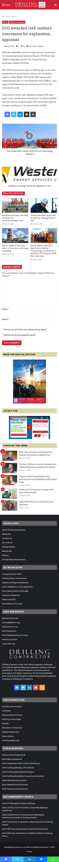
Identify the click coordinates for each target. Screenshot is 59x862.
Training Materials (10, 740)
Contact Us (7, 538)
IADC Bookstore (9, 631)
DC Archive (7, 542)
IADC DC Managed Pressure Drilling (18, 803)
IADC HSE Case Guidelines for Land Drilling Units (25, 829)
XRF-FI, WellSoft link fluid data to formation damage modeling (15, 248)
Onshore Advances (17, 22)
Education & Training (12, 727)
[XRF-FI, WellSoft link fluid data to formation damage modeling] (15, 235)
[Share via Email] (26, 114)
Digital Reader (8, 547)
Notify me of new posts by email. (20, 335)
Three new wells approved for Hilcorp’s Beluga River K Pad (43, 218)
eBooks (5, 723)
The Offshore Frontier (12, 603)
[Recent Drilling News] (29, 403)
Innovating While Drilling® (15, 591)
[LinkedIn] (20, 114)
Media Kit (6, 534)
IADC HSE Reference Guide (14, 780)
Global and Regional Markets (15, 582)
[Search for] (55, 6)
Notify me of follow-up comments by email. (25, 329)
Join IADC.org (8, 643)
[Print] (33, 114)
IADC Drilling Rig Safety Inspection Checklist (23, 776)
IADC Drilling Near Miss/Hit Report (18, 772)
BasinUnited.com (10, 618)
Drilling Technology (11, 719)
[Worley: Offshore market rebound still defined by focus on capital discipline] (9, 468)
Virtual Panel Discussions (14, 559)
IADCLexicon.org (10, 626)
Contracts (6, 710)
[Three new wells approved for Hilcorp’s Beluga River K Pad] (44, 205)
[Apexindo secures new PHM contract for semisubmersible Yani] (15, 205)
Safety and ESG (9, 599)
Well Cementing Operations (15, 789)
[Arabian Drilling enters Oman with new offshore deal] (9, 493)
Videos (5, 555)
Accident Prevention (11, 706)
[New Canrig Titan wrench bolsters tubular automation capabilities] (9, 456)
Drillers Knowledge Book (13, 755)
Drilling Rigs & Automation (14, 578)
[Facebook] (7, 114)
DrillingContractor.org (15, 847)
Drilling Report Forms (12, 715)
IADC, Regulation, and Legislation (17, 586)
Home (7, 16)
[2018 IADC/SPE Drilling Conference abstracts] (9, 505)
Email (5, 319)
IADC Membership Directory (15, 635)
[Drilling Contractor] (29, 5)
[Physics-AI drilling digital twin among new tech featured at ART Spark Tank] (9, 480)
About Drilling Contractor (13, 530)
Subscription (8, 736)
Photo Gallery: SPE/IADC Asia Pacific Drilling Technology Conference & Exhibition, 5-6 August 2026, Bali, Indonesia (44, 250)
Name (5, 309)
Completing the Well (11, 574)
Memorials (7, 551)
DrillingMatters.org (11, 622)
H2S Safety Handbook (12, 759)
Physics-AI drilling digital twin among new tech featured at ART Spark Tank (38, 479)
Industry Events (9, 639)
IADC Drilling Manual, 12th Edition (18, 767)
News (13, 16)
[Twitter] (13, 114)
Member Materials (10, 732)
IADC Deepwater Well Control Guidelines (21, 763)
